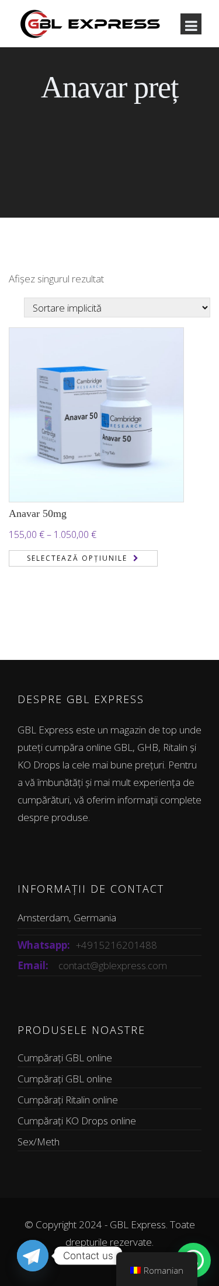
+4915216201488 (116, 945)
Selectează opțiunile (77, 558)
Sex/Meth (39, 1141)
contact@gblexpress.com (112, 965)
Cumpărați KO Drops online (77, 1120)
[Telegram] (32, 1255)
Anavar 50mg (38, 513)
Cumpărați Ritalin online (68, 1099)
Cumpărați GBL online (65, 1057)
